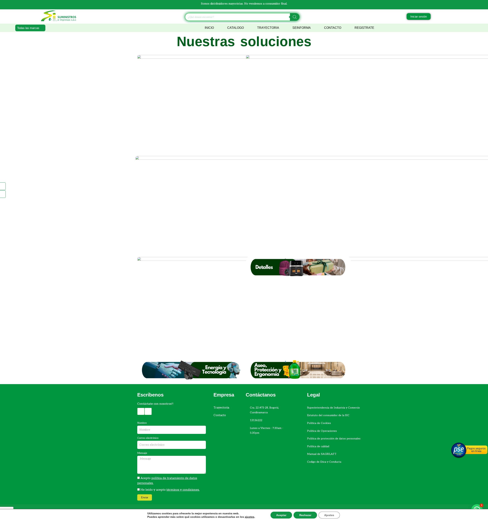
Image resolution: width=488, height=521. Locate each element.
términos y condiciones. (183, 490)
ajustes (249, 516)
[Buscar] (294, 17)
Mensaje (142, 453)
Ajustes (329, 515)
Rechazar (305, 515)
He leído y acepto (170, 490)
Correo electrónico (148, 438)
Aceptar (281, 515)
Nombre (142, 423)
